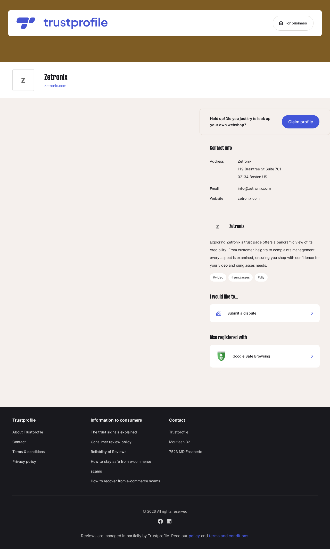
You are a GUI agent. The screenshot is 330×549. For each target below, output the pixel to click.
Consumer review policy (111, 442)
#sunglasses (241, 277)
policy (194, 535)
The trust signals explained (114, 432)
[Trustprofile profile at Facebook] (160, 520)
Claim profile (300, 121)
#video (218, 277)
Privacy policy (24, 461)
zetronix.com (55, 85)
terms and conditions (228, 535)
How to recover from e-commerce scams (125, 481)
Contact (19, 442)
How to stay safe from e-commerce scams (121, 466)
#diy (261, 277)
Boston (255, 177)
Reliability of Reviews (109, 451)
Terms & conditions (28, 451)
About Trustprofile (27, 432)
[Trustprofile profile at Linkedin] (169, 520)
